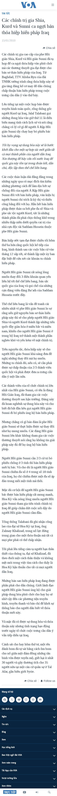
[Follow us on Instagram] (26, 700)
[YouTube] (24, 792)
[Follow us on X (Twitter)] (12, 700)
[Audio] (36, 792)
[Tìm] (49, 792)
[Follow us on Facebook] (5, 700)
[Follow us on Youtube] (19, 700)
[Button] (49, 48)
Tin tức (6, 13)
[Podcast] (33, 700)
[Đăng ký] (40, 700)
